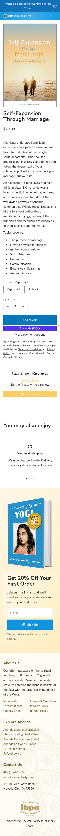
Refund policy (12, 753)
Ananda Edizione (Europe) (20, 744)
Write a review (30, 394)
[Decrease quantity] (8, 306)
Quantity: (9, 299)
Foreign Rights (12, 706)
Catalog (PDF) (12, 710)
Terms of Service (14, 748)
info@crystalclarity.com (18, 777)
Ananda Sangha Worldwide (21, 729)
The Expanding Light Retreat (21, 734)
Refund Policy (39, 710)
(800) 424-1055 (13, 772)
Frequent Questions (43, 701)
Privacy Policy (39, 706)
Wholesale (10, 701)
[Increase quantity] (23, 306)
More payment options (30, 334)
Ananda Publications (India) (21, 739)
